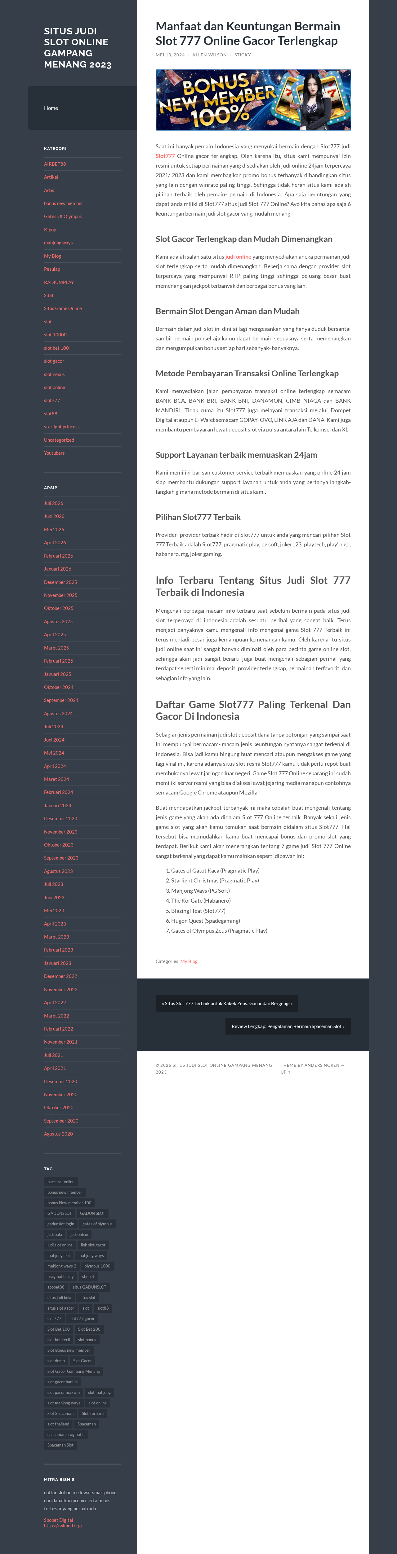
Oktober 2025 (59, 608)
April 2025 (55, 634)
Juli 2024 (53, 726)
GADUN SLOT (92, 1213)
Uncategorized (59, 440)
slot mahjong (99, 1392)
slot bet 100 (56, 348)
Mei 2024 (54, 752)
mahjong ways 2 (61, 1265)
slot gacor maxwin (63, 1392)
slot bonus (87, 1339)
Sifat (49, 295)
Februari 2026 (58, 555)
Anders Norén (322, 1065)
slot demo (56, 1360)
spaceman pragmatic (65, 1434)
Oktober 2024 (59, 687)
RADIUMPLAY (59, 282)
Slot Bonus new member (68, 1350)
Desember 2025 (60, 582)
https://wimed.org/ (63, 1525)
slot (48, 321)
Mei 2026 (54, 529)
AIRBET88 (55, 164)
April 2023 (55, 923)
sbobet (88, 1276)
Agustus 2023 (58, 871)
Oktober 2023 (59, 844)
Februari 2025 (58, 660)
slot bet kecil (58, 1339)
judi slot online (60, 1244)
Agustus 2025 (58, 621)
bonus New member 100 (69, 1202)
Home (51, 108)
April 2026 (55, 542)
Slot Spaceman (60, 1413)
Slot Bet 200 (89, 1329)
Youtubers (54, 453)
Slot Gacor (82, 1360)
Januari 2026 (57, 568)
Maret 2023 (56, 936)
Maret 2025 (56, 647)
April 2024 (55, 766)
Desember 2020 (60, 1081)
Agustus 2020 (58, 1133)
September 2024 (61, 700)
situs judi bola (59, 1297)
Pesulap (52, 269)
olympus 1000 (97, 1265)
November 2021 (61, 1041)
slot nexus (54, 374)
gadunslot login (60, 1223)
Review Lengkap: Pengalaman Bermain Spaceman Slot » (288, 1026)
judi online (79, 1234)
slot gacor (54, 361)
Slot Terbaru (93, 1413)
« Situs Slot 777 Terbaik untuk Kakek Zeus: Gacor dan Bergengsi (227, 1003)
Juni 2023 (54, 897)
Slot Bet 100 (58, 1329)
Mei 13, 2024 (170, 54)
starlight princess (62, 426)
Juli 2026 (53, 503)
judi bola (54, 1234)
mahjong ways (58, 242)
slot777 (52, 400)
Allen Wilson (209, 54)
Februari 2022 (58, 1028)
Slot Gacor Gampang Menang (73, 1371)
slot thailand (58, 1423)
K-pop (50, 229)
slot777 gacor (82, 1318)
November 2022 (61, 989)
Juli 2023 (53, 884)
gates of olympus (98, 1223)
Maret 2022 (56, 1015)
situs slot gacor (60, 1308)
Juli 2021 (53, 1055)
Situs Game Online (63, 308)
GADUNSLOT (59, 1213)
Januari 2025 (57, 674)
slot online (54, 387)
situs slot (88, 1297)
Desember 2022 (60, 976)
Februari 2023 (58, 949)
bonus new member (63, 203)
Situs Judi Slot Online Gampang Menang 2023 (78, 48)
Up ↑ (286, 1072)
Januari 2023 (57, 963)
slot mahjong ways (63, 1402)
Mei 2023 (54, 910)
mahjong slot (58, 1255)
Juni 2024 (54, 739)
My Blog (52, 256)
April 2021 (55, 1068)
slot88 (50, 413)
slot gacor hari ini (62, 1381)
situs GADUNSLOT (89, 1287)
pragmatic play (60, 1276)
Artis (49, 190)
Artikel (51, 177)
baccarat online (60, 1181)
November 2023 (61, 831)
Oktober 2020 (59, 1107)
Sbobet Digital (58, 1520)
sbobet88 (56, 1287)
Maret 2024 (56, 779)
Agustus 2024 (58, 713)
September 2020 (61, 1120)
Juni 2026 (54, 516)
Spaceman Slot (60, 1444)
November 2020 (61, 1094)
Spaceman (87, 1423)
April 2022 (55, 1002)
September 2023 (61, 857)
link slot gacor (93, 1244)
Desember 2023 (60, 818)
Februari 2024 (58, 792)
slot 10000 (55, 334)
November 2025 (61, 595)
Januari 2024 (57, 805)
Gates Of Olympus (63, 216)
